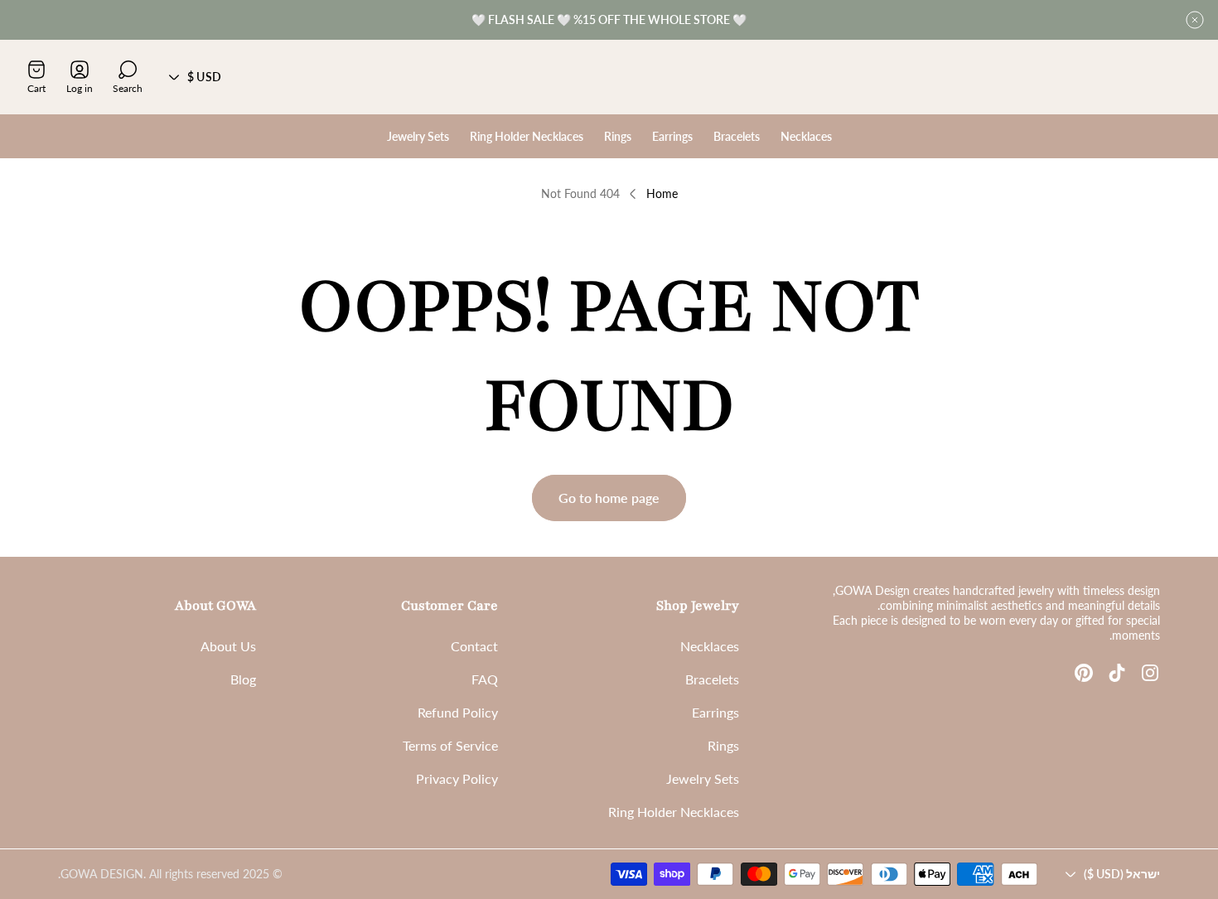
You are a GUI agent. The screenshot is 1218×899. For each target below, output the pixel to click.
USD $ (204, 77)
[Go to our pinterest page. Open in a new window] (1084, 673)
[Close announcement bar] (1195, 20)
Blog (243, 679)
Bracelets (712, 679)
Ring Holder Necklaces (673, 811)
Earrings (715, 712)
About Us (228, 646)
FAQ (484, 679)
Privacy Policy (457, 778)
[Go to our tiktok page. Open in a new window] (1117, 673)
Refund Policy (458, 712)
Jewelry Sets (702, 778)
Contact (474, 646)
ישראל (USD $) (1122, 874)
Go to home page (609, 497)
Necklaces (709, 646)
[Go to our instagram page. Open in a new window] (1150, 673)
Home (662, 193)
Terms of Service (450, 745)
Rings (723, 745)
